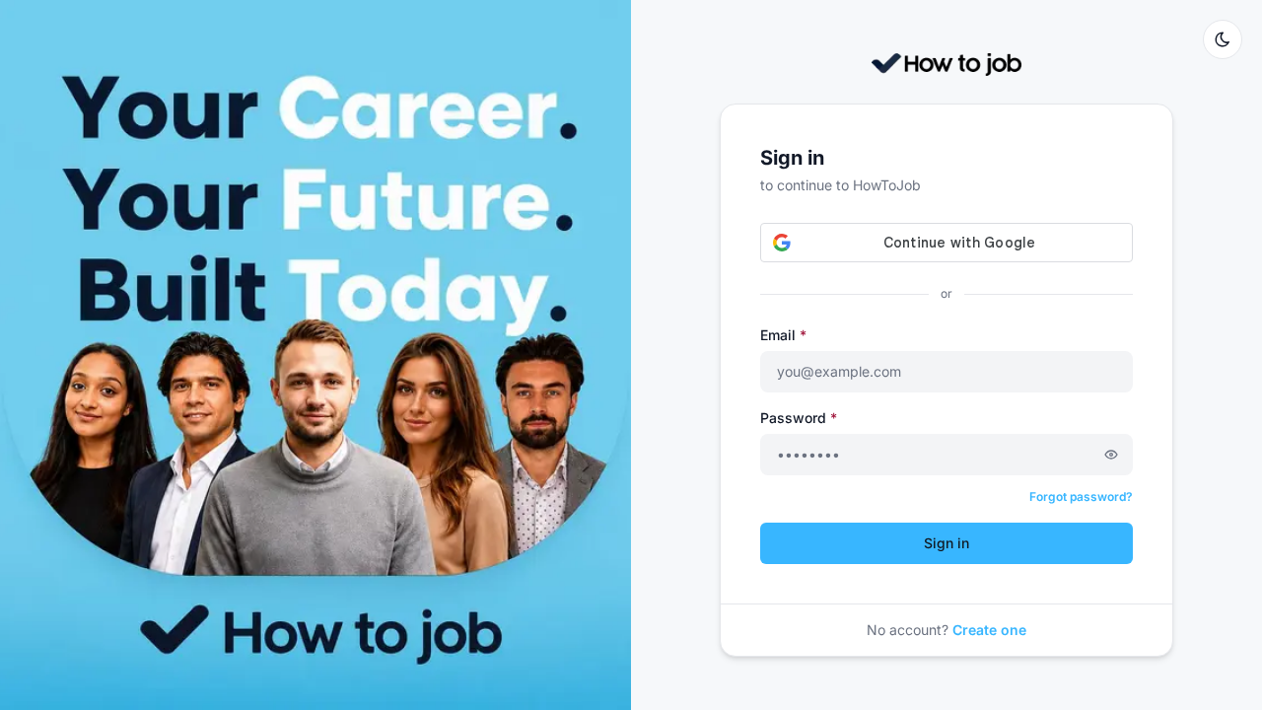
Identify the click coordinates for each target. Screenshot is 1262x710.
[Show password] (1111, 454)
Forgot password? (1081, 496)
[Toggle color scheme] (1222, 39)
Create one (989, 629)
